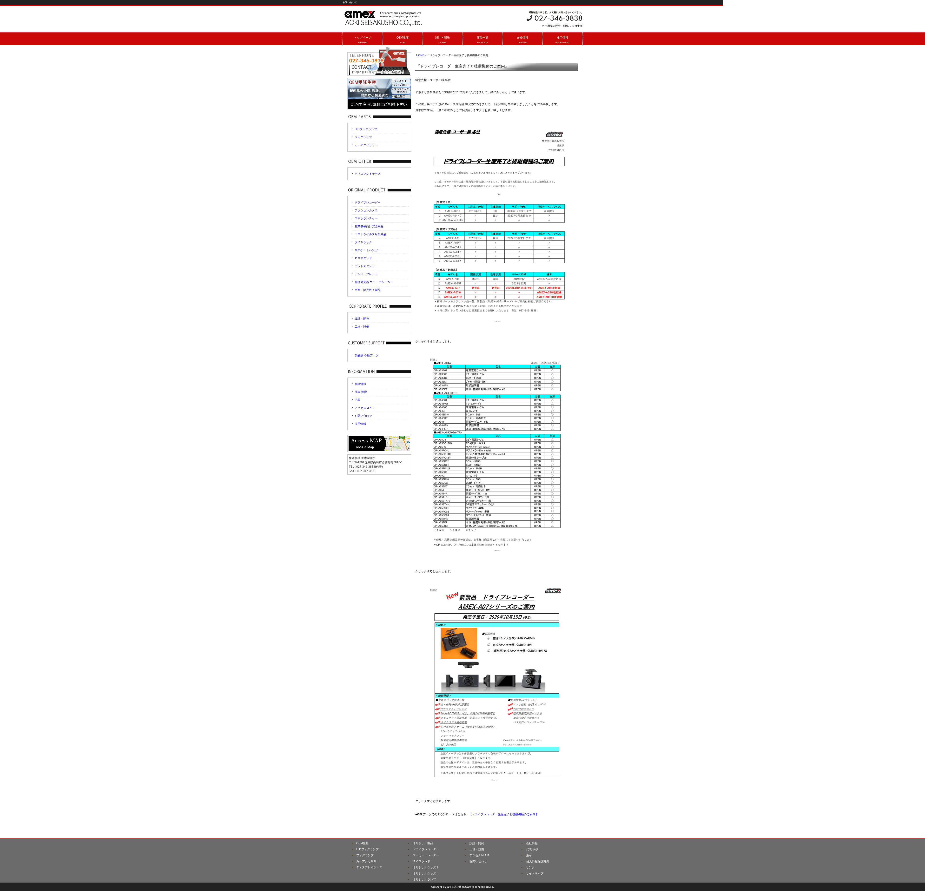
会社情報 (360, 384)
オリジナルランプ (424, 879)
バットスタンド (365, 266)
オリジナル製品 (423, 843)
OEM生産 (362, 843)
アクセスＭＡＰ (365, 408)
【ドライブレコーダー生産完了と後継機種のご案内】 (503, 814)
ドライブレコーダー (368, 202)
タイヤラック (363, 242)
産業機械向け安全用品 (369, 226)
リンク (530, 867)
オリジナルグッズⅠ (426, 867)
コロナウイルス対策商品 (370, 234)
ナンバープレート (366, 274)
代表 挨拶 (361, 392)
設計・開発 (362, 318)
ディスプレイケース (368, 174)
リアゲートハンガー (368, 250)
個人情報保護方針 (537, 861)
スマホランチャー (366, 218)
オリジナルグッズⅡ (426, 873)
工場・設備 (362, 326)
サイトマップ (534, 873)
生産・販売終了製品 (368, 290)
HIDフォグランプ (366, 129)
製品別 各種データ (366, 355)
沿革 (357, 400)
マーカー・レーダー (426, 855)
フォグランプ (363, 137)
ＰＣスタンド (363, 258)
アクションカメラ (366, 210)
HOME (420, 55)
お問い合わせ (363, 416)
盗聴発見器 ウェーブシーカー (374, 282)
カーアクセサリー (366, 145)
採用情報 (360, 423)
